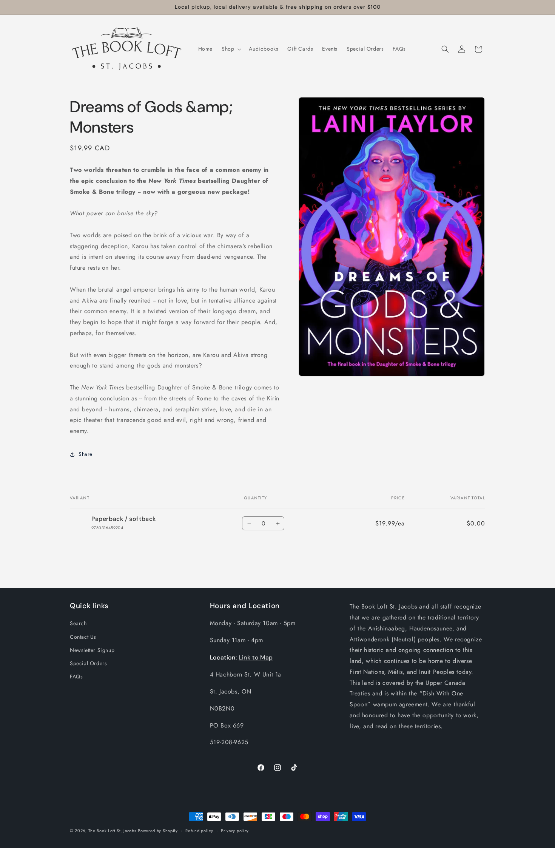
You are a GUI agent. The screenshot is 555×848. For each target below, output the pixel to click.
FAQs (76, 676)
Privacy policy (235, 830)
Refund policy (199, 830)
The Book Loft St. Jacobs (112, 831)
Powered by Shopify (158, 831)
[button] (230, 49)
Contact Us (83, 636)
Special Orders (88, 663)
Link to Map (256, 657)
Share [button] (85, 454)
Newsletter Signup (92, 649)
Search (78, 623)
